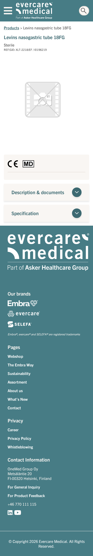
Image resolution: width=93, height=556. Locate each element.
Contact (14, 407)
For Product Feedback (26, 495)
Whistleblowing (20, 446)
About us (15, 390)
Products (11, 27)
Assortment (17, 381)
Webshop (15, 356)
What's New (18, 399)
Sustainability (19, 373)
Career (13, 429)
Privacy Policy (19, 438)
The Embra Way (21, 364)
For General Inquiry (24, 486)
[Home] (34, 10)
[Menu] (8, 11)
